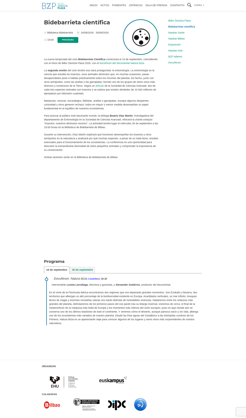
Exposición (174, 44)
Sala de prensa (156, 5)
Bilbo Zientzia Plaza (179, 20)
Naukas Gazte (176, 32)
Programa (68, 40)
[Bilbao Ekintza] (56, 405)
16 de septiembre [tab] (56, 269)
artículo (100, 85)
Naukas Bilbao (176, 38)
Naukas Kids (175, 50)
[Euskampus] (113, 378)
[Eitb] (140, 404)
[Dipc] (117, 405)
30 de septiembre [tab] (82, 269)
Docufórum (174, 62)
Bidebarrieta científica (181, 26)
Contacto (177, 5)
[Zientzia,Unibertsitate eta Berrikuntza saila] (86, 404)
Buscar (189, 5)
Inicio (94, 5)
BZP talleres (175, 56)
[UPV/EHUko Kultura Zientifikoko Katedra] (65, 381)
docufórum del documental (122, 63)
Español (198, 5)
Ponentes (119, 5)
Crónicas (136, 5)
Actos (104, 5)
